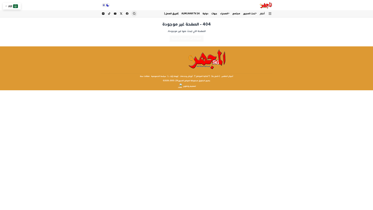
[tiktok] (109, 13)
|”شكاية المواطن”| (202, 76)
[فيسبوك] (127, 13)
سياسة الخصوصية (158, 76)
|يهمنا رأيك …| (173, 76)
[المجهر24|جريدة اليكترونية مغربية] (265, 5)
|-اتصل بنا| (215, 76)
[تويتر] (121, 13)
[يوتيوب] (115, 13)
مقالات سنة (145, 76)
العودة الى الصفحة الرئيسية (186, 38)
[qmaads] (207, 59)
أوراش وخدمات (186, 76)
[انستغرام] (103, 13)
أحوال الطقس (227, 76)
